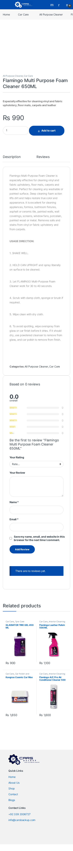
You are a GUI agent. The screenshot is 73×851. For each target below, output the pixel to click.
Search (52, 5)
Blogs (11, 800)
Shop (11, 788)
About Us (13, 782)
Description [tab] (12, 157)
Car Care (23, 14)
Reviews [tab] (42, 157)
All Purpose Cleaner (51, 14)
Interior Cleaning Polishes (52, 622)
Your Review (17, 472)
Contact (13, 794)
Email (14, 519)
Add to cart (48, 130)
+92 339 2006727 (19, 814)
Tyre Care (20, 621)
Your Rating (17, 457)
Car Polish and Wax (17, 674)
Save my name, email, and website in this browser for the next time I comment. (39, 538)
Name (14, 502)
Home (6, 14)
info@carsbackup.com (21, 820)
